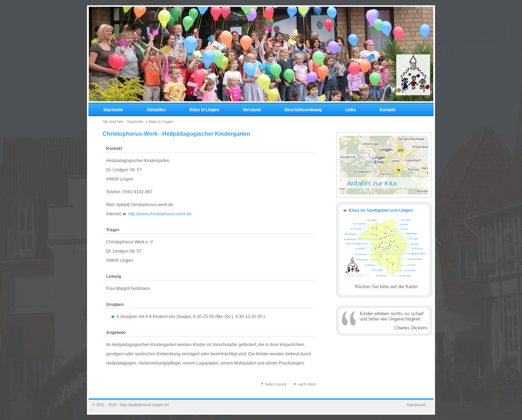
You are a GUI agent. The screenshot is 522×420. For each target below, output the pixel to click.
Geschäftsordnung (303, 109)
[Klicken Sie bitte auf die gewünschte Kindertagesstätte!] (385, 281)
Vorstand (252, 109)
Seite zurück (276, 384)
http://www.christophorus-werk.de (160, 213)
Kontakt (388, 109)
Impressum (416, 405)
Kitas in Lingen (204, 109)
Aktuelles (156, 109)
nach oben (306, 384)
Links (350, 109)
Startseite (113, 109)
